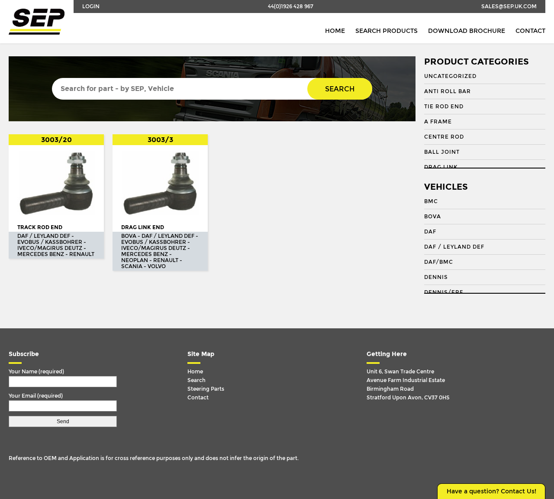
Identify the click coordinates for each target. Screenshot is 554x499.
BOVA (432, 217)
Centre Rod (444, 137)
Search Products (386, 31)
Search (339, 89)
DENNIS (436, 277)
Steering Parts (205, 389)
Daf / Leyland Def (454, 247)
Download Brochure (466, 31)
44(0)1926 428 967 (290, 6)
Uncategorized (450, 76)
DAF (430, 232)
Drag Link (440, 167)
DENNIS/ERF (443, 292)
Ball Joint (442, 152)
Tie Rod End (444, 107)
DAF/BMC (438, 262)
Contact (530, 31)
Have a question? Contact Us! (491, 491)
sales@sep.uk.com (509, 6)
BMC (431, 201)
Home (335, 31)
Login (91, 6)
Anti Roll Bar (447, 91)
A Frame (438, 122)
